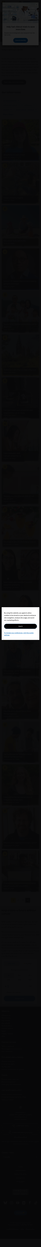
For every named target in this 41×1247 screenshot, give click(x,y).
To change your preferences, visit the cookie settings (19, 634)
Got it (20, 626)
